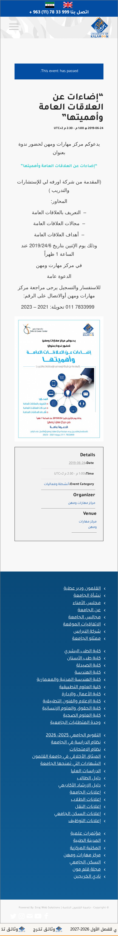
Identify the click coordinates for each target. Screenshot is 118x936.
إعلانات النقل (88, 807)
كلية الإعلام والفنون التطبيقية (72, 701)
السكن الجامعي (85, 862)
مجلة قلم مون (86, 869)
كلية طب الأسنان (84, 658)
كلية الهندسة (88, 672)
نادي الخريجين (87, 876)
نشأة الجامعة (87, 595)
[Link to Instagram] (21, 916)
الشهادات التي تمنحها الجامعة (70, 764)
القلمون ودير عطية (82, 588)
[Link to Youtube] (38, 916)
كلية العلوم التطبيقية (80, 687)
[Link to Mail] (30, 916)
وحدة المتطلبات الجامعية (75, 722)
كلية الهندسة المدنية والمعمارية (69, 679)
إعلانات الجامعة (85, 792)
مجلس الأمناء (87, 603)
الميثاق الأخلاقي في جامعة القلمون (66, 756)
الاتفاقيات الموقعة (82, 624)
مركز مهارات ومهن (81, 503)
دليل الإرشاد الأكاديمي (79, 785)
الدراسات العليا (86, 771)
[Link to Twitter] (13, 916)
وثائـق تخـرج (61, 929)
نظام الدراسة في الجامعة (76, 742)
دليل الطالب (89, 778)
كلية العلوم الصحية (82, 715)
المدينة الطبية (87, 841)
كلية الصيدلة (88, 665)
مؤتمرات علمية (86, 833)
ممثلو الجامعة (86, 638)
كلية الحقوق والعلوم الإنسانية (71, 708)
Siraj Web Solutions (47, 907)
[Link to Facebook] (46, 916)
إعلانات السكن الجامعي (77, 814)
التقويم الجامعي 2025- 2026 (73, 735)
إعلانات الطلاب (86, 799)
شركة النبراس (87, 631)
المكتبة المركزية (85, 848)
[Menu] (15, 27)
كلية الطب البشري (82, 651)
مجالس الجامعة (84, 617)
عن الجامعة (89, 610)
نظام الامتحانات (85, 749)
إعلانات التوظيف (84, 821)
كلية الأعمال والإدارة (81, 694)
